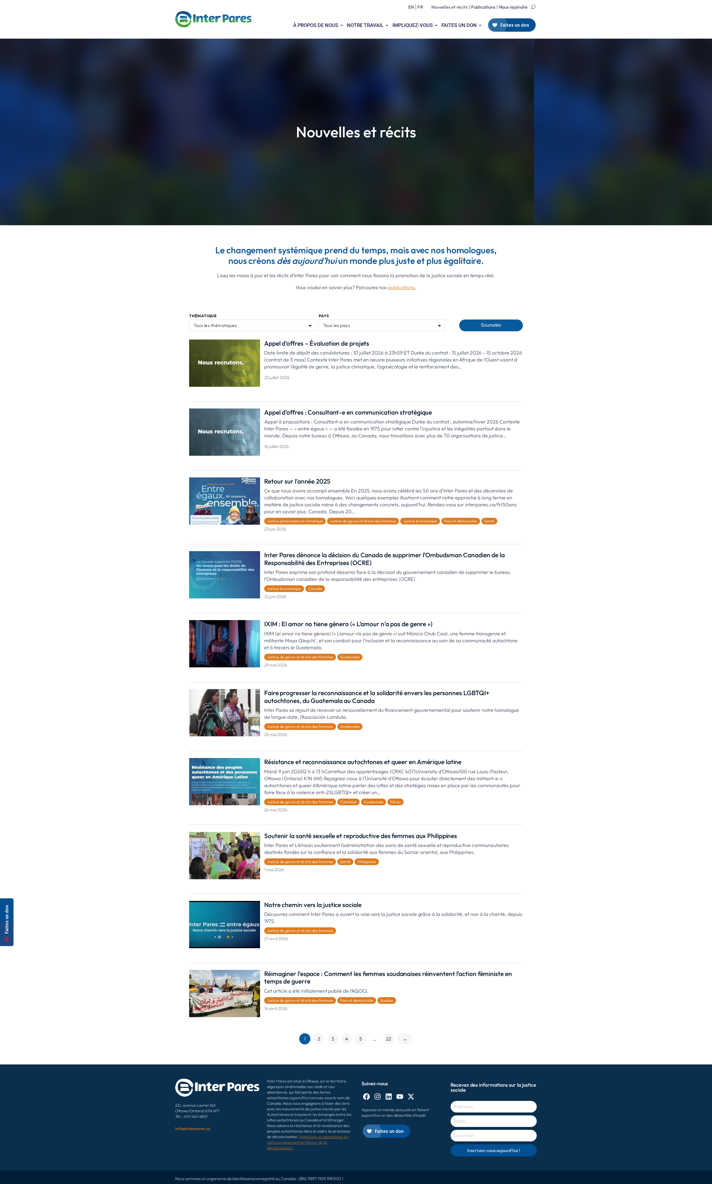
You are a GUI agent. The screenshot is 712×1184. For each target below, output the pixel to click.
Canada (315, 588)
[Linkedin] (389, 1096)
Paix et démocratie (460, 521)
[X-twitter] (411, 1096)
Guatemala (350, 657)
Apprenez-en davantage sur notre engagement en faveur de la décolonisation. (308, 1142)
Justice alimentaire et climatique (295, 521)
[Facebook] (366, 1096)
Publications (483, 7)
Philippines (366, 861)
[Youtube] (400, 1096)
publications (401, 287)
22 (388, 1039)
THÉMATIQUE (203, 316)
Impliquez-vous (412, 25)
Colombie (348, 801)
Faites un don (459, 25)
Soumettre (491, 325)
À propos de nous (315, 25)
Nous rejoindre (513, 7)
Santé (489, 521)
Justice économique (420, 521)
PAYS (324, 316)
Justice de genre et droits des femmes (363, 521)
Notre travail (365, 25)
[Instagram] (377, 1096)
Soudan (386, 1000)
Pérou (395, 801)
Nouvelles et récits (449, 7)
